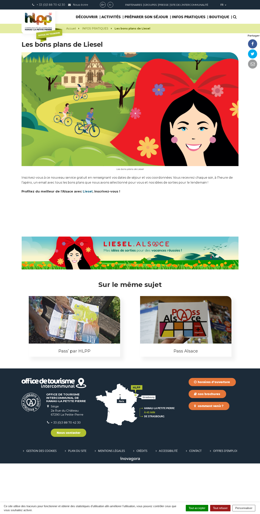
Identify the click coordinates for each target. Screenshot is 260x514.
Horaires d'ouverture (213, 382)
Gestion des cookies (41, 451)
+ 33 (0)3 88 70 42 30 (66, 422)
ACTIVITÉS (111, 16)
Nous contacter (68, 433)
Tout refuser (220, 508)
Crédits (141, 451)
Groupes (150, 4)
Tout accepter (197, 508)
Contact (195, 451)
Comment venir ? (210, 406)
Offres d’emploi (225, 451)
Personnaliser (243, 508)
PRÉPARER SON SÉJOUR (146, 16)
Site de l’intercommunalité (189, 4)
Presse (164, 4)
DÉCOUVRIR (87, 16)
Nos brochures (208, 394)
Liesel (88, 191)
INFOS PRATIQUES (188, 16)
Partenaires (133, 4)
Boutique (219, 16)
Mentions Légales (111, 451)
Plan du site (77, 451)
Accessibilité (168, 451)
